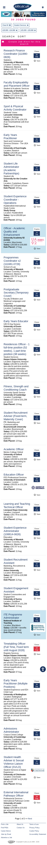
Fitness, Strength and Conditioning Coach (16, 388)
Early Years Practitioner (10, 136)
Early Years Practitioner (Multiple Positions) (15, 683)
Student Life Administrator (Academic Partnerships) (11, 168)
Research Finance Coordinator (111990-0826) (16, 54)
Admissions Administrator (11, 730)
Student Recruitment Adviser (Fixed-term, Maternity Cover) (15, 416)
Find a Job (4, 824)
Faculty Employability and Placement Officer (17, 84)
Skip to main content (9, 2)
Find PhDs (4, 828)
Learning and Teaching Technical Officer (17, 505)
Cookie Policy (34, 831)
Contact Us (21, 828)
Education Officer (14, 474)
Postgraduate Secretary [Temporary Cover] (16, 293)
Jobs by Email (6, 834)
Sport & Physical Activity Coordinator (15, 108)
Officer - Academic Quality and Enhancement (14, 231)
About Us (20, 824)
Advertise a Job (6, 837)
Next (30, 819)
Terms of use (34, 824)
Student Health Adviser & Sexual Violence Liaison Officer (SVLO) (14, 762)
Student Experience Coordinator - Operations (15, 199)
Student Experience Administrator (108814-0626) (15, 531)
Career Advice (6, 831)
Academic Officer (14, 449)
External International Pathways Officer (16, 794)
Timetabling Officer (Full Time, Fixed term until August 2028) (16, 647)
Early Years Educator (16, 321)
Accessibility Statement (37, 834)
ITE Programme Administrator (13, 616)
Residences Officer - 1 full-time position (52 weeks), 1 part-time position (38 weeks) (17, 349)
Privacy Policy (34, 828)
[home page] (22, 10)
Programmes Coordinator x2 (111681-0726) (12, 261)
